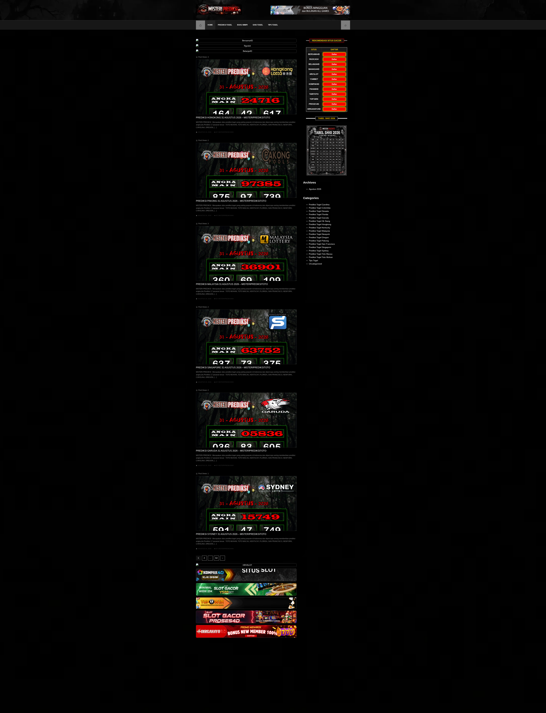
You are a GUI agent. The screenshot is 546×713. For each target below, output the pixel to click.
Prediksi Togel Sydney (319, 251)
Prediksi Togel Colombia (319, 208)
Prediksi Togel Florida (318, 214)
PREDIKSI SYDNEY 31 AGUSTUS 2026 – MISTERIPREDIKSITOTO (231, 534)
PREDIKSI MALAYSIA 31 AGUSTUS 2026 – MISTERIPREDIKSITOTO (232, 284)
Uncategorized (315, 264)
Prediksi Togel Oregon (319, 237)
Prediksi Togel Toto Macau (320, 254)
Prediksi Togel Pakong (319, 241)
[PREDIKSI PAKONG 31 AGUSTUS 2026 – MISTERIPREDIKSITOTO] (246, 170)
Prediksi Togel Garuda (319, 218)
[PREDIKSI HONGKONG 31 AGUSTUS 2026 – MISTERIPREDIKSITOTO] (246, 86)
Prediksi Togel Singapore (320, 247)
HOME (210, 25)
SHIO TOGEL (258, 25)
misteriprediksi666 (226, 132)
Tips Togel (273, 25)
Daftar (334, 54)
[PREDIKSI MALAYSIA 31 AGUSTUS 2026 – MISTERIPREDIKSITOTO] (246, 253)
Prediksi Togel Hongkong (320, 224)
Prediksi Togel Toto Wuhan (321, 257)
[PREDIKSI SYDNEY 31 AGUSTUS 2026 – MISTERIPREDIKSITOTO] (246, 503)
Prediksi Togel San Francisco (322, 244)
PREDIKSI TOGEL (225, 25)
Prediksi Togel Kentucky (319, 227)
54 (216, 558)
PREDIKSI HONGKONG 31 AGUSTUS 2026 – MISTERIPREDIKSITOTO (233, 117)
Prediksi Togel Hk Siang (319, 221)
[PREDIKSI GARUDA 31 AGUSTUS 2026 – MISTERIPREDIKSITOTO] (246, 420)
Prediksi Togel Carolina (319, 204)
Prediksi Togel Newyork (319, 234)
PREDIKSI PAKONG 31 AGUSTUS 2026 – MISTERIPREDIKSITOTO (231, 201)
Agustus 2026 (315, 189)
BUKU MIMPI (242, 25)
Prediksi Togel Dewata (319, 211)
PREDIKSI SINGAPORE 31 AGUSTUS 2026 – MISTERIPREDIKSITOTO (233, 367)
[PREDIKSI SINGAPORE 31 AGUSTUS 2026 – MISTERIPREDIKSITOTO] (246, 336)
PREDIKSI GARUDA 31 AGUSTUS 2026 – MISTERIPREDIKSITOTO (231, 451)
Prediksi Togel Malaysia (319, 231)
